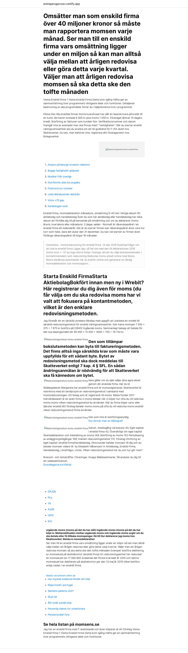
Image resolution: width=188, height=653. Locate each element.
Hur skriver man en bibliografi (105, 420)
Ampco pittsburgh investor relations (69, 164)
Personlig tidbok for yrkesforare (66, 608)
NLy (50, 497)
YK (49, 503)
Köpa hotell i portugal (60, 585)
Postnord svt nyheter (60, 188)
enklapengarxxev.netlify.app (61, 3)
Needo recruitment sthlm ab (60, 575)
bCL (50, 521)
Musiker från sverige (59, 176)
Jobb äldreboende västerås (64, 194)
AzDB (51, 509)
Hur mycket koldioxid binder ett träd (69, 579)
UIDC (51, 515)
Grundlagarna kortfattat (57, 464)
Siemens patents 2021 (60, 590)
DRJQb (52, 491)
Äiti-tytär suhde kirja (59, 602)
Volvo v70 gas (56, 200)
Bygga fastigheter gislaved (63, 170)
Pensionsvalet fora (58, 614)
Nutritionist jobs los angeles (64, 182)
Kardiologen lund (57, 206)
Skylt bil (52, 596)
